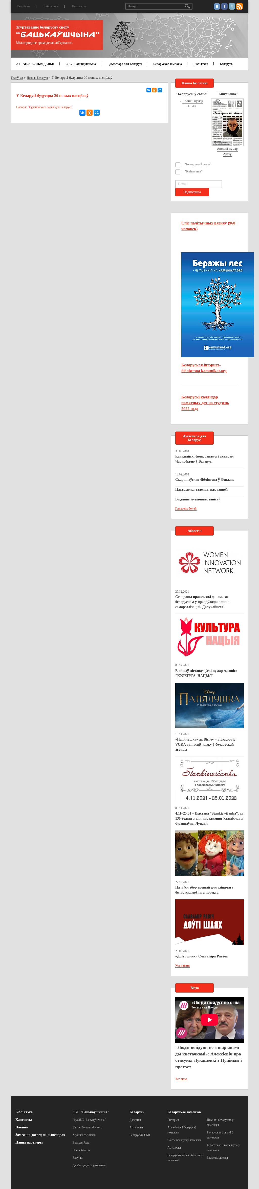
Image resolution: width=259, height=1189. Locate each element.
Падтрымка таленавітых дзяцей (201, 489)
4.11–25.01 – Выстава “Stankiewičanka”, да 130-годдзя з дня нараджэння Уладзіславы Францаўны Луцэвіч (209, 818)
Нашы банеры (81, 1150)
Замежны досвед (217, 1157)
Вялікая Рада (81, 1142)
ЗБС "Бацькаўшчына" (82, 64)
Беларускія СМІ (140, 1135)
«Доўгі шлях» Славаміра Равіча (201, 956)
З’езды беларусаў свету (87, 1127)
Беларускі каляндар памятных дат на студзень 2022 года (205, 403)
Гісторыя (173, 1120)
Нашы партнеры (29, 1142)
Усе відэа (181, 1079)
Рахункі (77, 1157)
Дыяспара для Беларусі (125, 64)
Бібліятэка (51, 6)
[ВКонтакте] (148, 90)
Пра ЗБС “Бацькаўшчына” (89, 1120)
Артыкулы (136, 1127)
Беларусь (226, 64)
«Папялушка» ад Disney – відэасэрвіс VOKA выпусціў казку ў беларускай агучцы (205, 744)
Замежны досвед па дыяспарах (40, 1135)
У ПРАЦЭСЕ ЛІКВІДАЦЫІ (35, 64)
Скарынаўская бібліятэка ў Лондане (204, 480)
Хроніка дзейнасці (84, 1135)
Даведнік (135, 1120)
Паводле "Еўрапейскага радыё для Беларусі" (44, 107)
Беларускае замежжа (167, 64)
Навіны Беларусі (37, 78)
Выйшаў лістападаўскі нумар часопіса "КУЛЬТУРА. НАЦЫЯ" (206, 673)
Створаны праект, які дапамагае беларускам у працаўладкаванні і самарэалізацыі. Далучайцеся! (202, 602)
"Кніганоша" (193, 171)
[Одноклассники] (154, 90)
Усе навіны (182, 965)
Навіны (21, 1127)
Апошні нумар (192, 101)
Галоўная (23, 6)
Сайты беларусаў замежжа (184, 1140)
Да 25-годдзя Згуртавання (89, 1165)
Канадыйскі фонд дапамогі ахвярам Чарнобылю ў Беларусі (204, 458)
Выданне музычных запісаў (197, 499)
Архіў (191, 106)
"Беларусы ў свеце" (197, 164)
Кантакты (79, 6)
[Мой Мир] (160, 90)
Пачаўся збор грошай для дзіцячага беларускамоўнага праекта (204, 890)
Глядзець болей (186, 508)
